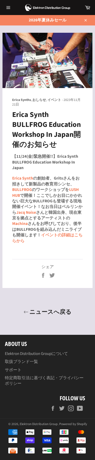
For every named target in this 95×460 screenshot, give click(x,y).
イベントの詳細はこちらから (47, 238)
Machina (20, 224)
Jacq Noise (26, 212)
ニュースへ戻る (50, 311)
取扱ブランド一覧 (21, 362)
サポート (13, 370)
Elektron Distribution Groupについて (36, 354)
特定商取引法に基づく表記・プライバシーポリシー (44, 380)
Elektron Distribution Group (39, 424)
